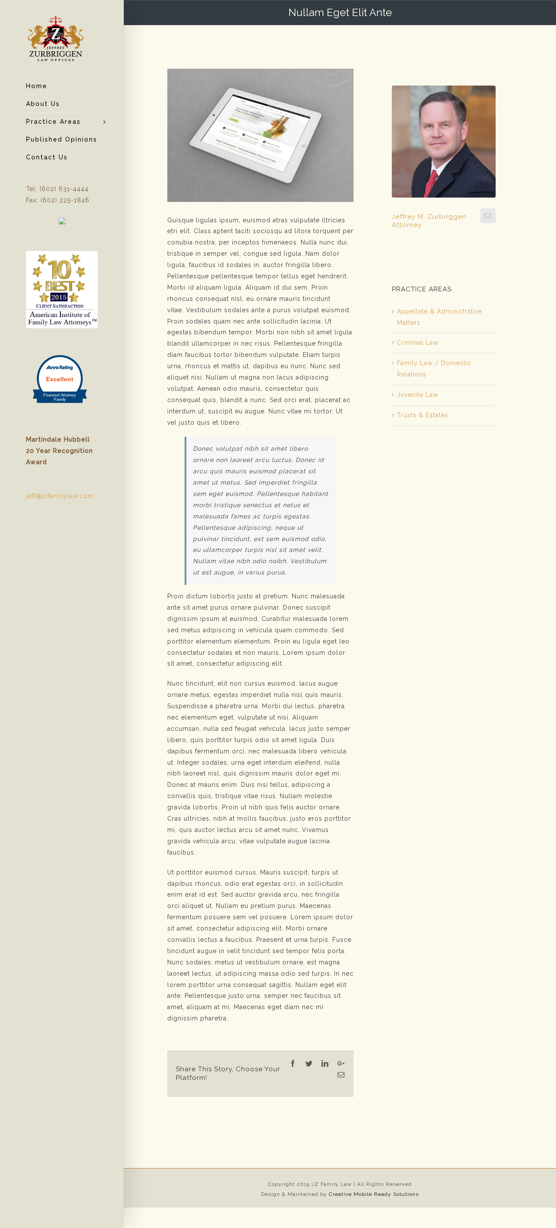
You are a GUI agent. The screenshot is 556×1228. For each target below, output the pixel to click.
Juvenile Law (417, 394)
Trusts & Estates (422, 415)
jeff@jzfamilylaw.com (60, 495)
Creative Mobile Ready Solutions (374, 1194)
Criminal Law (417, 342)
